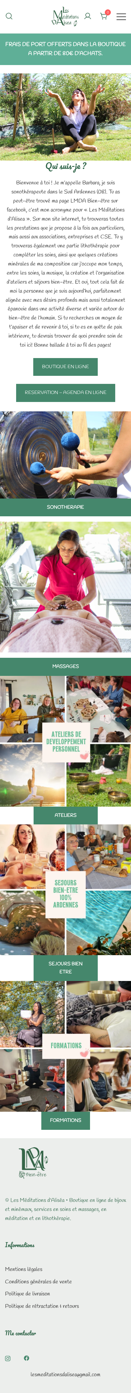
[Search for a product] (9, 16)
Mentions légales (23, 1269)
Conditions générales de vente (38, 1281)
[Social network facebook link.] (26, 1357)
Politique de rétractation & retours (42, 1306)
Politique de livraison (27, 1293)
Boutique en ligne (65, 367)
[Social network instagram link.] (7, 1357)
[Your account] (88, 16)
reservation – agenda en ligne (65, 393)
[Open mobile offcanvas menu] (121, 16)
